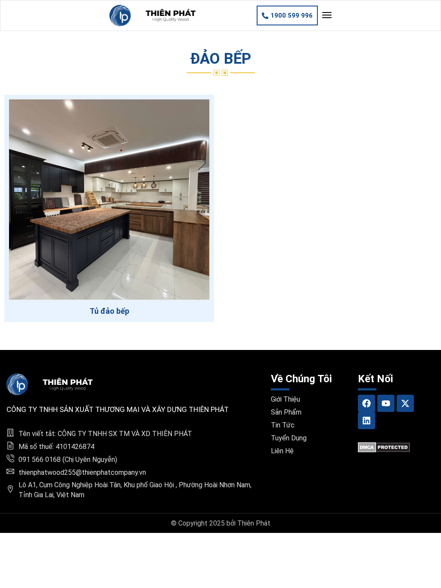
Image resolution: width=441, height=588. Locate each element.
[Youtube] (385, 403)
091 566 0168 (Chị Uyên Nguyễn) (68, 459)
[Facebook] (366, 403)
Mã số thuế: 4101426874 (56, 447)
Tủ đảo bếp (109, 311)
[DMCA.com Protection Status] (384, 447)
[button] (287, 15)
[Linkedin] (366, 420)
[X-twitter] (405, 403)
